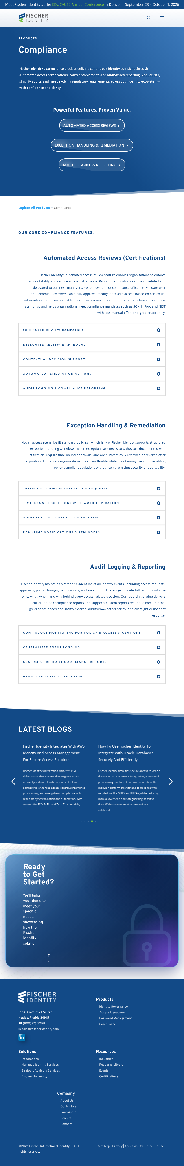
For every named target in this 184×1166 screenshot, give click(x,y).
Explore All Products (34, 208)
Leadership (68, 1112)
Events (104, 1071)
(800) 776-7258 (34, 1024)
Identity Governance (113, 1007)
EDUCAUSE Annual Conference (78, 4)
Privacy (117, 1146)
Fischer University (34, 1076)
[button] (77, 821)
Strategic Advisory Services (41, 1071)
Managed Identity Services (40, 1065)
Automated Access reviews (92, 125)
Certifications (108, 1076)
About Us (67, 1101)
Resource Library (111, 1065)
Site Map (104, 1146)
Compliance (107, 1024)
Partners (66, 1124)
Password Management (115, 1018)
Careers (65, 1118)
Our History (68, 1107)
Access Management (114, 1013)
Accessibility (134, 1146)
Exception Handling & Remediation (92, 145)
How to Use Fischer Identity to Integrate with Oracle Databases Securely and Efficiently (50, 753)
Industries (106, 1059)
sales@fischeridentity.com (40, 1029)
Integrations (30, 1059)
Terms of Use (154, 1146)
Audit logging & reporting (92, 164)
